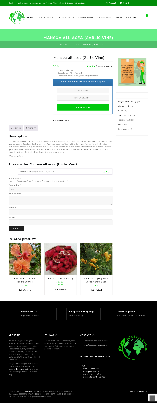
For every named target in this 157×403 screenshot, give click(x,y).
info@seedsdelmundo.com (95, 345)
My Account (111, 3)
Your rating (15, 185)
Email (12, 217)
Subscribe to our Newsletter (93, 377)
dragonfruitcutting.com (25, 369)
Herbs (66, 120)
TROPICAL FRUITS (65, 17)
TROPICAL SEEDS (45, 17)
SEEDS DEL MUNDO (33, 391)
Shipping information (90, 371)
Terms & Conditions (90, 369)
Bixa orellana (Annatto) (60, 278)
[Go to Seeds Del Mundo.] (55, 44)
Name (12, 207)
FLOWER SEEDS (85, 17)
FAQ (83, 366)
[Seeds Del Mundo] (17, 17)
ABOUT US (131, 17)
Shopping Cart (143, 391)
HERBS (119, 17)
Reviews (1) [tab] (31, 128)
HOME (30, 17)
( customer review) (104, 66)
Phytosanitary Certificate (92, 374)
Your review (15, 194)
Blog (131, 391)
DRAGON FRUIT (104, 17)
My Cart (123, 3)
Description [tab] (16, 128)
